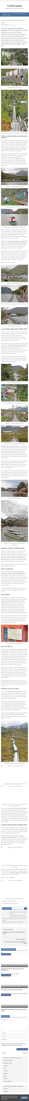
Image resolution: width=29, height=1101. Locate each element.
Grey (24, 818)
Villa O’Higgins (17, 158)
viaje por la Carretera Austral (19, 140)
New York (6, 1070)
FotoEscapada (14, 6)
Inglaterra (6, 1073)
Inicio (9, 13)
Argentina (6, 1065)
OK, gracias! (24, 1097)
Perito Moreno (8, 818)
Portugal (5, 1078)
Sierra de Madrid (7, 1081)
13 (26, 1006)
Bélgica (5, 1076)
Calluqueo (20, 818)
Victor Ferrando (13, 25)
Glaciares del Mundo (8, 1060)
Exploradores (15, 818)
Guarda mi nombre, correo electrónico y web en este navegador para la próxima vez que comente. (13, 1044)
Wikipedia (12, 877)
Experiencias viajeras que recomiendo (12, 1057)
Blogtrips (6, 1091)
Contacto (6, 1088)
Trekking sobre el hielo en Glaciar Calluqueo (12, 989)
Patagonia (15, 903)
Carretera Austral (8, 903)
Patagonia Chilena (12, 901)
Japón (5, 1068)
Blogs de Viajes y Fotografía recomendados (13, 1086)
